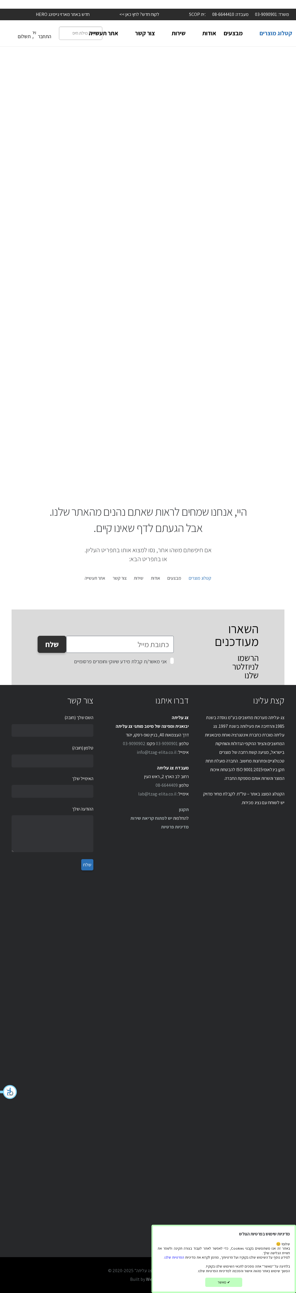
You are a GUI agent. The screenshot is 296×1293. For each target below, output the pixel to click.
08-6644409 (167, 785)
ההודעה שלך (82, 809)
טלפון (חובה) (82, 748)
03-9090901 (167, 744)
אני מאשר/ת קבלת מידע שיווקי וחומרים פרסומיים (120, 661)
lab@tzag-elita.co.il (157, 794)
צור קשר (120, 578)
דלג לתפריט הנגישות (278, 4)
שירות (138, 578)
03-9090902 (134, 744)
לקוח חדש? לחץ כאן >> (130, 14)
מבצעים (174, 578)
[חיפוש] (65, 33)
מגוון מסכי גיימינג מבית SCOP (205, 14)
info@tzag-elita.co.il (157, 752)
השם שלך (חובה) (78, 717)
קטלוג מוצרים (200, 578)
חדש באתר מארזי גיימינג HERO (53, 14)
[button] (8, 1092)
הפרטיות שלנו (174, 1257)
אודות (155, 578)
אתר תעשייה (95, 578)
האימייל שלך (82, 779)
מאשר (224, 1282)
